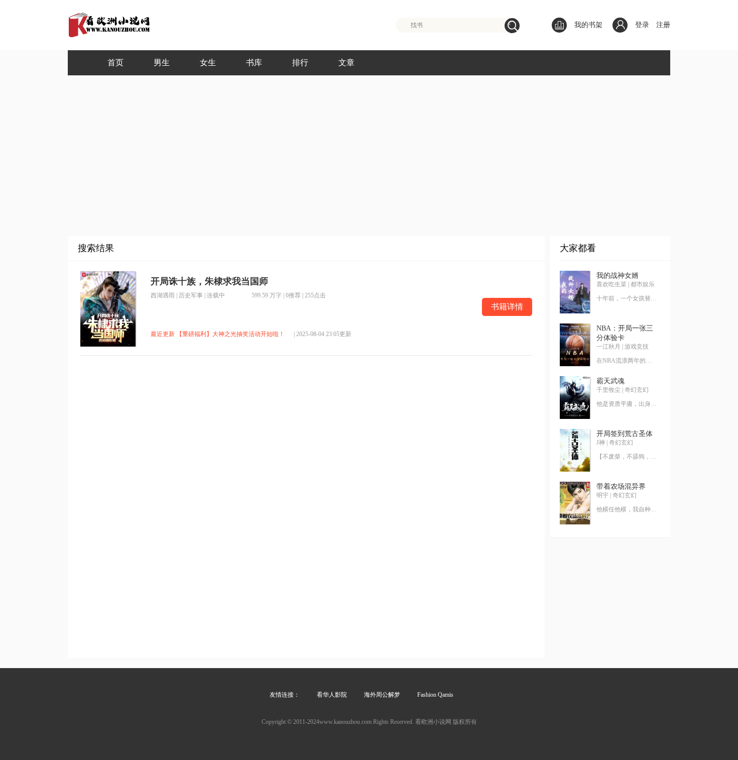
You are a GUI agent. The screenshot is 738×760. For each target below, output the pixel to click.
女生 (208, 62)
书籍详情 (507, 306)
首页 (115, 62)
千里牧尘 (608, 389)
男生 (162, 62)
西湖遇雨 (163, 295)
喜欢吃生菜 (611, 284)
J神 (600, 442)
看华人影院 (332, 694)
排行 (300, 62)
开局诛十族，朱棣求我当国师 (209, 281)
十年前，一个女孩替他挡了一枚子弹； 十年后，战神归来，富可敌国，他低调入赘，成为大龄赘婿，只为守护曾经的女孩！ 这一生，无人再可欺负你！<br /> (626, 298)
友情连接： (285, 694)
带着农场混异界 (621, 486)
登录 (642, 25)
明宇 (602, 495)
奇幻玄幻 (637, 389)
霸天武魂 (610, 381)
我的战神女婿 (617, 275)
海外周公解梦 (382, 694)
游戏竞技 (637, 346)
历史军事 (191, 295)
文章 (346, 62)
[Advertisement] (369, 150)
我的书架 (588, 25)
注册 (663, 25)
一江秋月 (608, 346)
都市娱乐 (643, 284)
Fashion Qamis (435, 694)
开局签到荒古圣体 (624, 434)
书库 (254, 62)
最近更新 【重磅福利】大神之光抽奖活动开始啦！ (218, 334)
